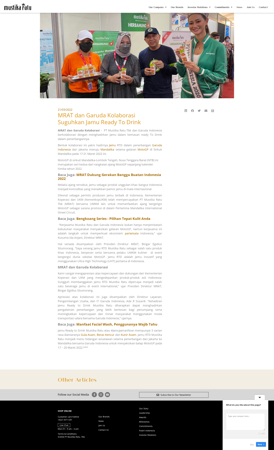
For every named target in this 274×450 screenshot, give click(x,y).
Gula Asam (88, 335)
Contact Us (103, 429)
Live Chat (64, 425)
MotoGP (143, 149)
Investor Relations (198, 7)
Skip (252, 444)
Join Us (251, 7)
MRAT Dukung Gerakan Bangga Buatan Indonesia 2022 (109, 176)
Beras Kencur (105, 335)
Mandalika (107, 149)
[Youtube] (107, 394)
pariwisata (132, 233)
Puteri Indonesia (147, 430)
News (239, 7)
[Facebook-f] (94, 394)
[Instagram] (100, 394)
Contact (263, 7)
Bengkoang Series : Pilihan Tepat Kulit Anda (113, 218)
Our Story (143, 408)
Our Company (156, 7)
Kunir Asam (128, 335)
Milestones (144, 421)
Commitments (222, 7)
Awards (142, 417)
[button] (186, 111)
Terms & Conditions (67, 433)
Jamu (112, 145)
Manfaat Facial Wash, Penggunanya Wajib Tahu (116, 324)
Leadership (144, 413)
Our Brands (177, 7)
